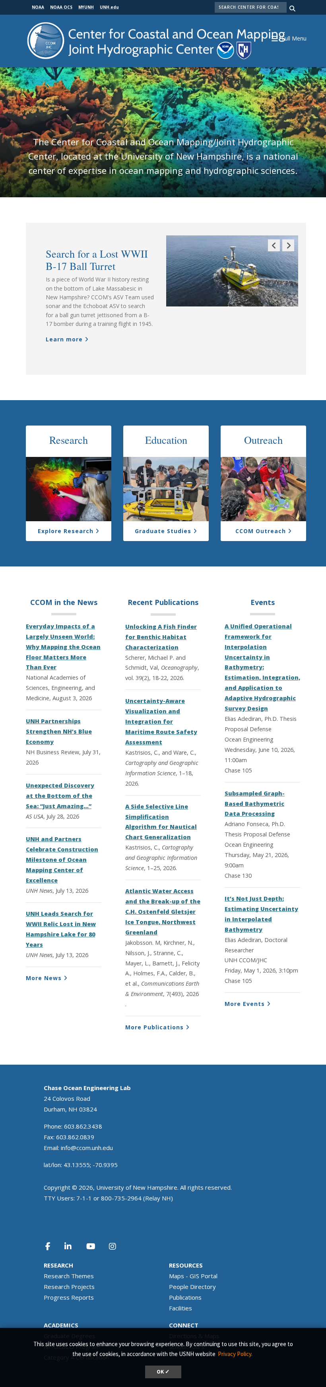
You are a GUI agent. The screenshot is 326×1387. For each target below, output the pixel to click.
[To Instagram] (118, 1246)
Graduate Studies (163, 531)
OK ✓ (163, 1371)
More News (44, 978)
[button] (293, 38)
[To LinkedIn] (73, 1246)
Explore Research (65, 531)
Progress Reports (69, 1297)
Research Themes (69, 1276)
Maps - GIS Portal (193, 1276)
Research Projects (69, 1287)
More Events (245, 1004)
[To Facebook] (53, 1246)
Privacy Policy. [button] (235, 1354)
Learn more (64, 339)
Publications (185, 1297)
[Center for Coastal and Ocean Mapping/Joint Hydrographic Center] (156, 40)
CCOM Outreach (260, 531)
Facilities (180, 1308)
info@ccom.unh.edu (87, 1148)
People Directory (192, 1287)
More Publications (154, 1027)
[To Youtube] (95, 1246)
